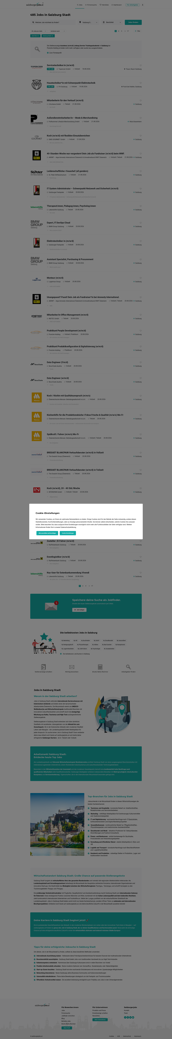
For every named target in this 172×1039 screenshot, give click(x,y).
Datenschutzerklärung (68, 527)
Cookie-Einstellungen (68, 533)
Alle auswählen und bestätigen (47, 533)
